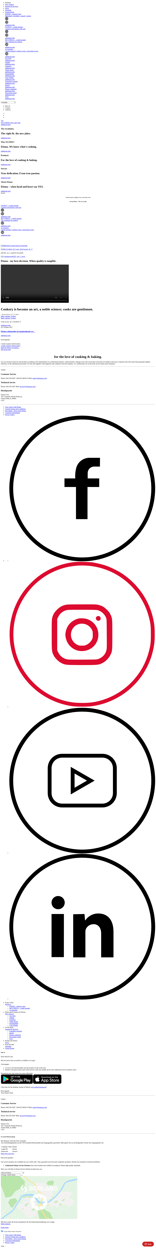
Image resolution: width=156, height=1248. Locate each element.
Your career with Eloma (13, 407)
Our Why (12, 1016)
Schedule (8, 1046)
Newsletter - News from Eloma (15, 411)
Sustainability (13, 1023)
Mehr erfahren (5, 1224)
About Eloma (9, 1048)
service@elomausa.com (28, 386)
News (7, 1043)
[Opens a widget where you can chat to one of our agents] (148, 1244)
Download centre (15, 1037)
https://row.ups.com (7, 1154)
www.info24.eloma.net (38, 1087)
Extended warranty (15, 1031)
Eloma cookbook (15, 1035)
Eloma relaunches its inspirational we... (18, 331)
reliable (11, 1018)
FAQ (11, 1039)
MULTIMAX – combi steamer (19, 1008)
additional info (6, 138)
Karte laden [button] (5, 1227)
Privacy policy (10, 415)
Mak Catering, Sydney (8, 316)
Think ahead (13, 1022)
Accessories (13, 1010)
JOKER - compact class (17, 1006)
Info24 (11, 1033)
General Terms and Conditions (15, 409)
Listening (12, 1020)
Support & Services (11, 1029)
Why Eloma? (9, 1014)
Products (8, 1004)
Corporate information (12, 413)
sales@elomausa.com (39, 378)
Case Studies (13, 1025)
